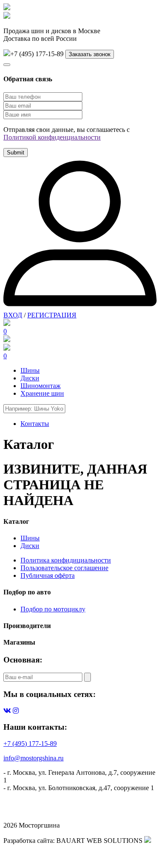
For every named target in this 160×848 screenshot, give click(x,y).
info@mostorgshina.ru (33, 758)
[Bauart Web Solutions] (147, 840)
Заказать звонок (90, 54)
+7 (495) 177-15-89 (30, 743)
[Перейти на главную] (6, 16)
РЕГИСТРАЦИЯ (51, 315)
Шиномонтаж (40, 385)
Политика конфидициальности (65, 560)
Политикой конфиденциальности (52, 137)
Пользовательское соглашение (64, 567)
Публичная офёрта (47, 575)
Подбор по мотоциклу (52, 609)
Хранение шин (42, 393)
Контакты (34, 423)
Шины (30, 370)
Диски (29, 378)
